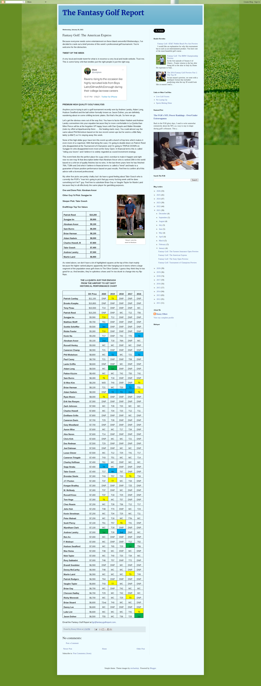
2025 (159, 195)
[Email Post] (95, 629)
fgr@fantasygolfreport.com (104, 622)
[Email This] (100, 629)
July (161, 225)
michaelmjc (134, 668)
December (163, 214)
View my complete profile (164, 318)
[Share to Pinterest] (110, 629)
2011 (159, 303)
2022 (159, 206)
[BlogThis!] (103, 629)
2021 (159, 210)
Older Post (141, 649)
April (161, 237)
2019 (159, 272)
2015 (159, 288)
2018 (159, 276)
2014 (159, 291)
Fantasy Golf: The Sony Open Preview (173, 259)
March (161, 241)
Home (104, 649)
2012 (159, 299)
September (163, 218)
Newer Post (67, 649)
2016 (159, 284)
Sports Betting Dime (164, 103)
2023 (159, 203)
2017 (159, 280)
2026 (159, 191)
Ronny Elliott (161, 314)
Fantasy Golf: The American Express (172, 255)
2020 (159, 268)
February (162, 244)
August (162, 221)
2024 (159, 199)
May (161, 233)
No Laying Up (161, 100)
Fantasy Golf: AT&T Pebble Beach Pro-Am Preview (177, 44)
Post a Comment (72, 643)
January (162, 248)
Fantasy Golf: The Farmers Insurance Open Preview (178, 252)
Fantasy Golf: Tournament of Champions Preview (177, 263)
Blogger (153, 668)
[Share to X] (105, 629)
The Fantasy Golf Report (103, 12)
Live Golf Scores (162, 97)
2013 (159, 295)
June (161, 229)
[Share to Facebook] (108, 629)
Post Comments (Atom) (82, 653)
